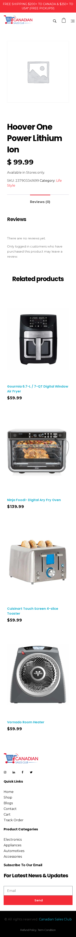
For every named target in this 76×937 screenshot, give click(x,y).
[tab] (40, 200)
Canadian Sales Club (55, 919)
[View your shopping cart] (64, 20)
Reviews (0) (40, 202)
